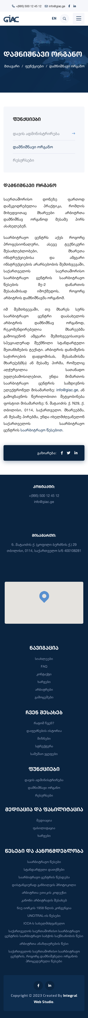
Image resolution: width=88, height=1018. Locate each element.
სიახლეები (44, 659)
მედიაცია (44, 820)
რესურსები (23, 160)
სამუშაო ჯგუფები (44, 754)
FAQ (44, 666)
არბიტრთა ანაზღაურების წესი (44, 943)
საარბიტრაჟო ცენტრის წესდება (44, 877)
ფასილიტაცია (44, 828)
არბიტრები (44, 689)
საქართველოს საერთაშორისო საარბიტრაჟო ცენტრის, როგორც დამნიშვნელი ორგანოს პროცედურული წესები (44, 956)
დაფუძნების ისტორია (44, 731)
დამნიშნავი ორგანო (66, 66)
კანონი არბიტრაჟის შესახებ (44, 900)
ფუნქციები (34, 66)
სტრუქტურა (44, 746)
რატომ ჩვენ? (44, 723)
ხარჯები (44, 682)
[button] (44, 597)
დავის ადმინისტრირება (36, 133)
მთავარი (11, 66)
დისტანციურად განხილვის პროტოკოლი (44, 885)
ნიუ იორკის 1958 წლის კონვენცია (44, 908)
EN (54, 18)
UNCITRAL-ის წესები (44, 916)
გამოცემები (44, 697)
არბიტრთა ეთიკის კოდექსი (44, 892)
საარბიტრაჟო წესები (44, 862)
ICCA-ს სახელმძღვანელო (44, 923)
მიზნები (44, 738)
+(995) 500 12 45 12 (29, 6)
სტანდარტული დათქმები (44, 869)
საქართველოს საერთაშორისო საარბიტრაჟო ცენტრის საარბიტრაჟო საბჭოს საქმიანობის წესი (44, 933)
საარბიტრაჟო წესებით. (41, 430)
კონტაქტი (44, 674)
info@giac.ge (57, 6)
